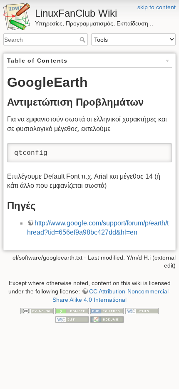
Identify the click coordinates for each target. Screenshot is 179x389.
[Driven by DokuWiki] (107, 319)
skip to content (156, 7)
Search (83, 40)
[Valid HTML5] (142, 310)
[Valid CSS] (72, 319)
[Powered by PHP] (107, 310)
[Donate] (72, 310)
